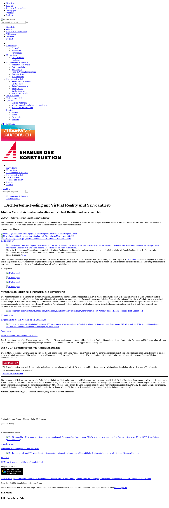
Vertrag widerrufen (78, 478)
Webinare (10, 36)
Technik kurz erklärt (14, 98)
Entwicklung (11, 46)
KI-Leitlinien (134, 478)
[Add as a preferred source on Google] (12, 474)
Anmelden (5, 189)
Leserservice (21, 478)
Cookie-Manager (8, 478)
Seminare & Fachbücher (16, 32)
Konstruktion (11, 55)
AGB (62, 478)
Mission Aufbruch (19, 103)
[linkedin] (4, 428)
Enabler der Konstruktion (22, 107)
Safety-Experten (18, 91)
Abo (142, 478)
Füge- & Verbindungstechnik (24, 72)
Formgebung (17, 53)
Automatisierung (18, 74)
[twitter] (2, 428)
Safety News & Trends (21, 81)
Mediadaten (105, 478)
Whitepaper (11, 34)
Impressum (55, 478)
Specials (9, 100)
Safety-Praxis (17, 88)
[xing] (3, 428)
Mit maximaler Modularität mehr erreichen (29, 105)
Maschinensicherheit (14, 79)
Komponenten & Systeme (17, 62)
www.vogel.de (120, 487)
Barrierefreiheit (44, 478)
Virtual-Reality (132, 259)
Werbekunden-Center (120, 478)
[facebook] (1, 428)
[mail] (5, 428)
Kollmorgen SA (7, 241)
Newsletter (10, 27)
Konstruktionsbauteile (21, 65)
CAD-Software (18, 57)
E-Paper (15, 112)
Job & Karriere (12, 96)
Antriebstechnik (18, 67)
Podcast (9, 39)
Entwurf (15, 48)
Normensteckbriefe (19, 93)
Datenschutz (32, 478)
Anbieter (15, 119)
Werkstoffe (16, 50)
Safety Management (20, 86)
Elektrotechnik (18, 76)
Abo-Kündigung (93, 478)
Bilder (14, 115)
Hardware (16, 60)
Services (9, 110)
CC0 (24, 255)
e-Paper (9, 29)
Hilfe (67, 478)
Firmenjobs (16, 117)
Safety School (17, 84)
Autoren (147, 478)
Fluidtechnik (17, 69)
